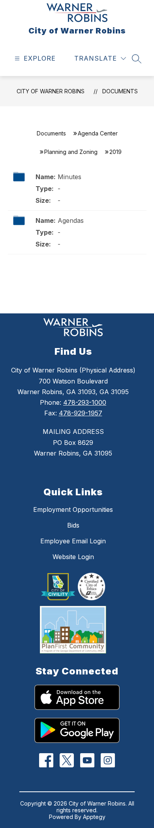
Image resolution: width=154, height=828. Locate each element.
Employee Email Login (73, 541)
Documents (120, 91)
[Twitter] (67, 760)
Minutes (69, 177)
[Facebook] (46, 760)
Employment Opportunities (73, 509)
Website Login (73, 557)
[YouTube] (87, 760)
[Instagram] (108, 760)
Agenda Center (98, 133)
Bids (73, 525)
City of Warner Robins (51, 91)
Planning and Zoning (71, 151)
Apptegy (94, 816)
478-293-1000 (84, 402)
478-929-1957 (80, 413)
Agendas (71, 220)
